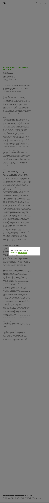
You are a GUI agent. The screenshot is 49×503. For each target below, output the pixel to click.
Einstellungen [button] (13, 252)
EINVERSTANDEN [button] (23, 252)
